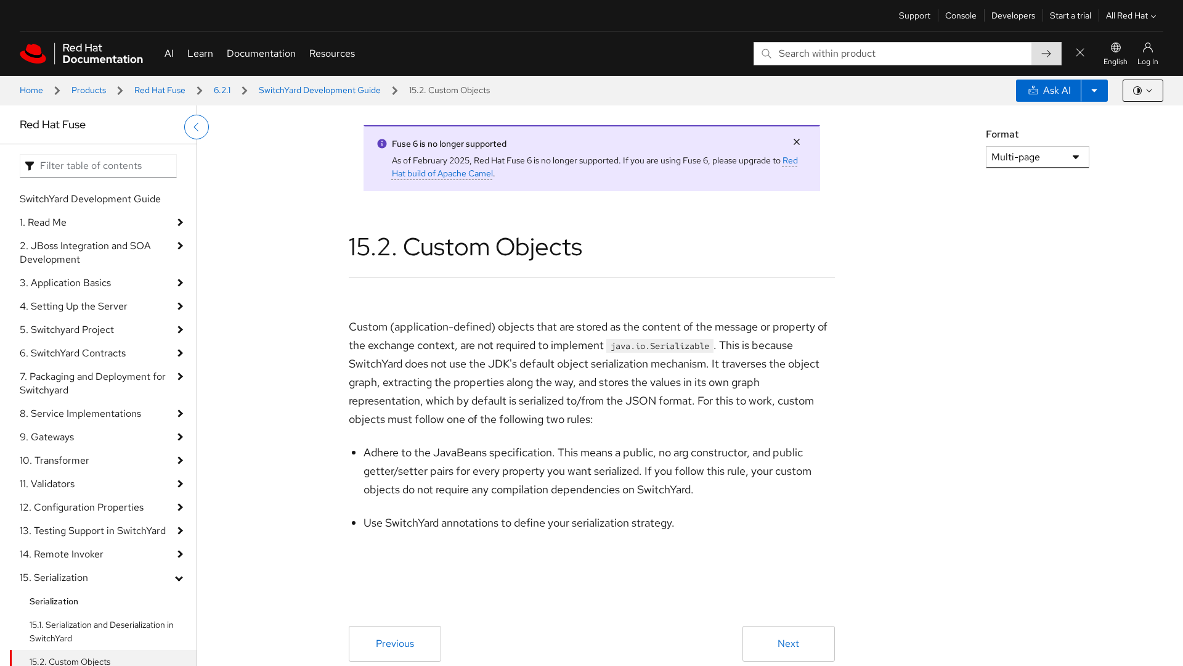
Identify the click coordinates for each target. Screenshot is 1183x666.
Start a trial (1070, 15)
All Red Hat (1127, 15)
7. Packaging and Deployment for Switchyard (93, 383)
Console (961, 15)
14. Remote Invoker (62, 554)
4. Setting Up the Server (74, 306)
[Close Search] (1080, 53)
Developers (1013, 15)
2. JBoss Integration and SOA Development (85, 252)
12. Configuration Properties (82, 507)
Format (1002, 134)
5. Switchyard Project (67, 329)
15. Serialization (54, 577)
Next (788, 643)
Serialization (54, 601)
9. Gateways (47, 436)
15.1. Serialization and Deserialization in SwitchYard (102, 631)
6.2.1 (222, 90)
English (1116, 62)
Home (31, 90)
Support (914, 15)
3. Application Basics (65, 282)
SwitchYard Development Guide (320, 90)
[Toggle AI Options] (1094, 91)
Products (88, 90)
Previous (395, 643)
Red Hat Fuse (159, 90)
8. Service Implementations (80, 413)
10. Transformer (54, 460)
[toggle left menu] (196, 127)
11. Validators (47, 483)
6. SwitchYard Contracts (73, 353)
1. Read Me (43, 222)
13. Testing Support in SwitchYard (93, 530)
